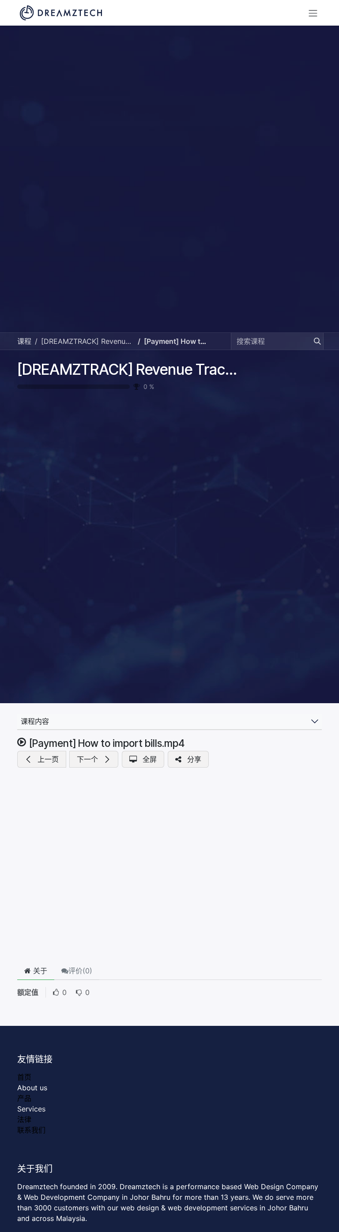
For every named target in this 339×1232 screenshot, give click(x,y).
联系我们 (31, 1130)
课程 (24, 341)
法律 (24, 1119)
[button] (41, 759)
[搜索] (314, 341)
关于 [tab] (39, 970)
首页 (24, 1077)
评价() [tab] (80, 970)
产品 (24, 1098)
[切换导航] (313, 13)
